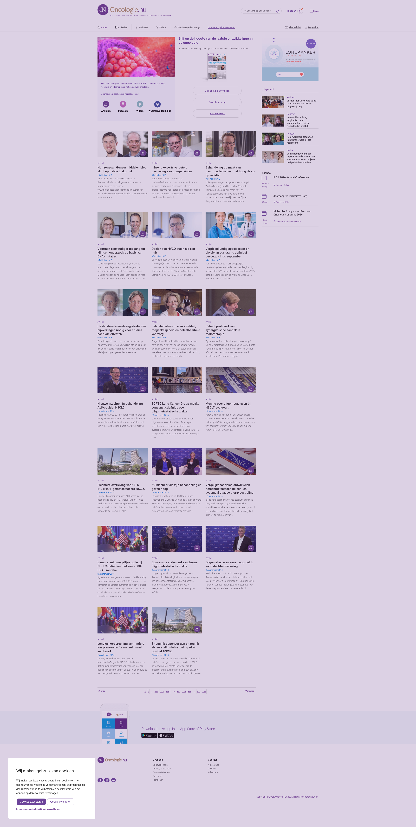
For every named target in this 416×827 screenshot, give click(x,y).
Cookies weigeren (60, 801)
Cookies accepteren (31, 801)
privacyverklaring (51, 809)
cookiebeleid (35, 809)
